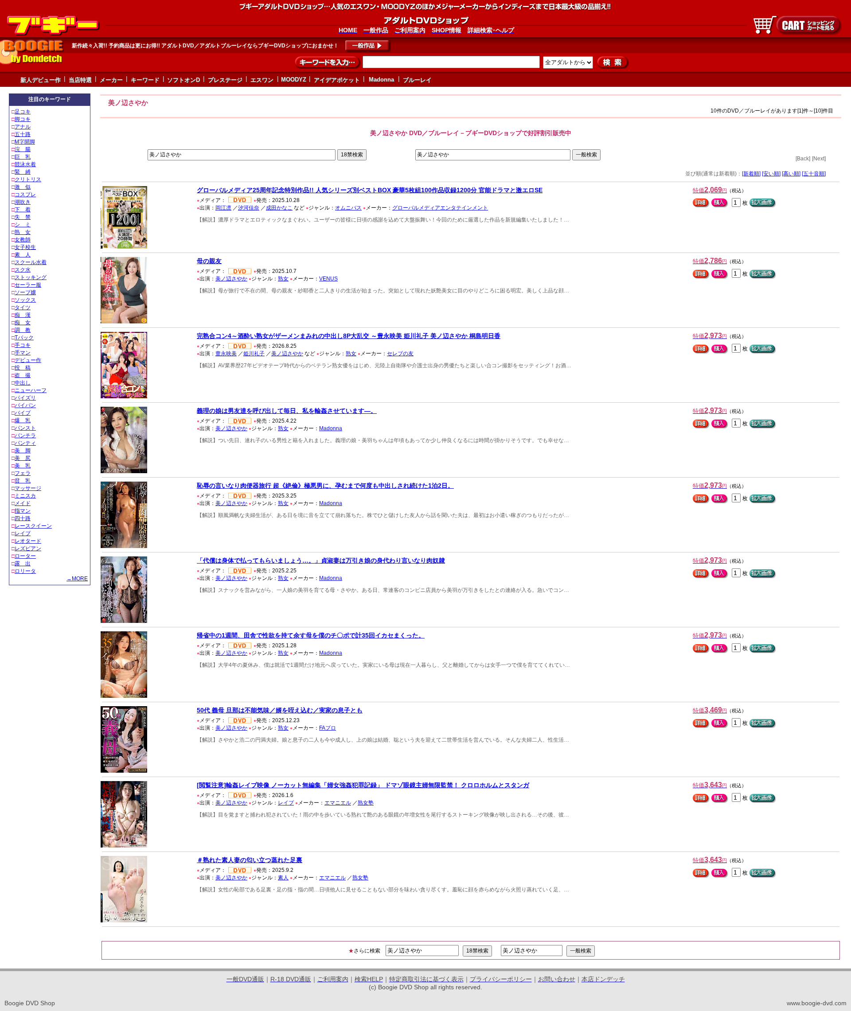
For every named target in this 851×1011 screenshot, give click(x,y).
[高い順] (791, 174)
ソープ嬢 (25, 292)
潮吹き (23, 202)
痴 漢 (23, 315)
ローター (25, 556)
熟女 (283, 279)
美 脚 (23, 450)
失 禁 (23, 217)
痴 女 (23, 322)
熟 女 (23, 232)
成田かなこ (279, 208)
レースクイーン (33, 526)
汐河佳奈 (248, 208)
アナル (23, 127)
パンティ (25, 443)
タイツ (23, 307)
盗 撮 (23, 375)
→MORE (77, 578)
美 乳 (23, 466)
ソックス (25, 300)
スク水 (23, 270)
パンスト (25, 428)
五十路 (23, 134)
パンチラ (25, 435)
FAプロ (327, 728)
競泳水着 (25, 164)
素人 (283, 878)
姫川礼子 (254, 353)
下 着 (23, 209)
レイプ (23, 533)
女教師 (23, 240)
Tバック (24, 337)
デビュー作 (28, 360)
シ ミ (23, 225)
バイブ (23, 413)
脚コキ (23, 119)
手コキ (23, 345)
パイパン (25, 405)
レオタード (28, 541)
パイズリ (25, 398)
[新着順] (751, 174)
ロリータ (25, 571)
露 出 (23, 563)
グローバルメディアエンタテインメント (440, 208)
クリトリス (28, 179)
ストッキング (31, 277)
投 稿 (23, 368)
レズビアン (28, 548)
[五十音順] (814, 174)
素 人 (23, 255)
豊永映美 (226, 353)
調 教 (23, 330)
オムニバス (348, 208)
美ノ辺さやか (231, 279)
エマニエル (337, 803)
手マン (23, 353)
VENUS (328, 279)
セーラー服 (28, 285)
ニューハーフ (31, 390)
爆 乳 (23, 420)
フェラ (23, 473)
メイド (23, 503)
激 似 (23, 187)
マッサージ (28, 488)
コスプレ (25, 194)
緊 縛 (23, 172)
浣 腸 (23, 149)
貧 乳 (23, 481)
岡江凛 (223, 208)
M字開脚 (25, 142)
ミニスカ (25, 496)
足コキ (23, 112)
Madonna (330, 428)
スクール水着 (31, 262)
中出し (23, 383)
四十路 (23, 518)
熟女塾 (366, 803)
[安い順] (771, 174)
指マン (23, 511)
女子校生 (25, 247)
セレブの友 (400, 353)
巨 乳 (23, 157)
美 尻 (23, 458)
